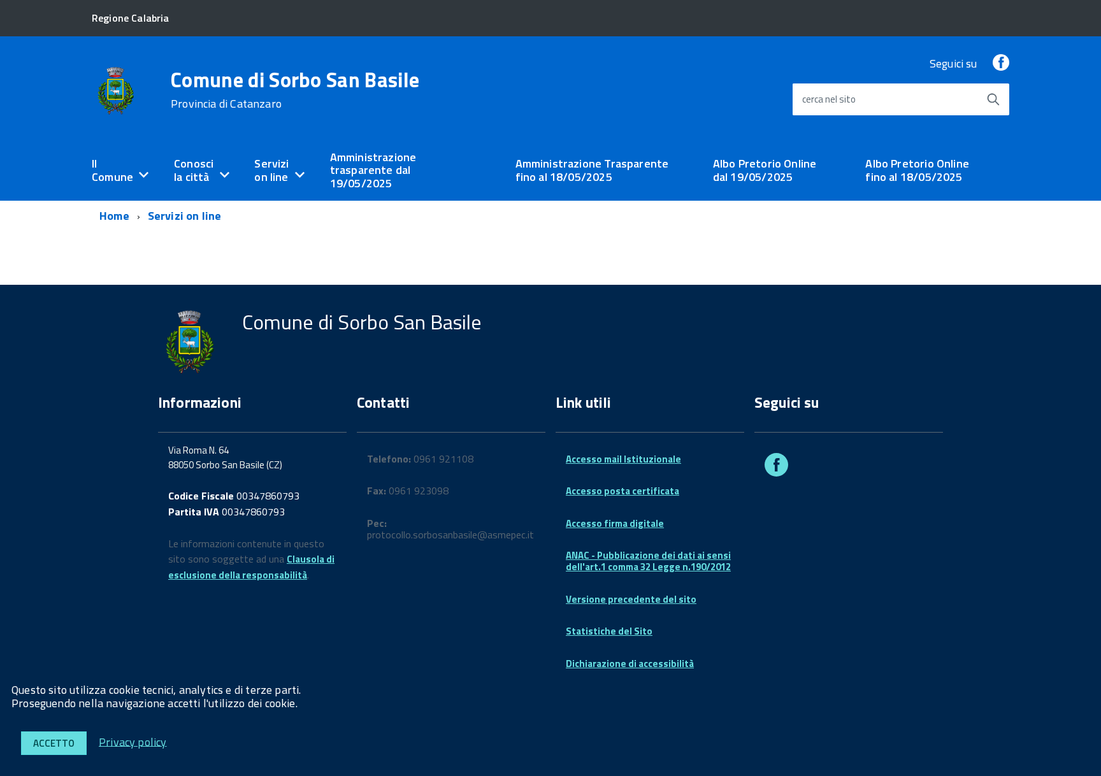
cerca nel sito (829, 99)
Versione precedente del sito (631, 599)
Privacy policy (133, 741)
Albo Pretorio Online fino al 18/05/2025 (917, 170)
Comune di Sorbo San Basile (295, 89)
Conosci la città (193, 170)
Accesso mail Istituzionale (623, 459)
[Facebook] (1001, 63)
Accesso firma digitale (615, 523)
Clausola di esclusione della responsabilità (251, 567)
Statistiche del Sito (609, 631)
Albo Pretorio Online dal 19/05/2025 (765, 170)
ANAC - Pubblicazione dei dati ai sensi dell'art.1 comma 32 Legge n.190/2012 (648, 561)
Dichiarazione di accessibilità (630, 663)
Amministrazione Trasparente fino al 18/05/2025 (592, 170)
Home (114, 215)
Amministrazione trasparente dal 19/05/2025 (373, 170)
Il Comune (112, 170)
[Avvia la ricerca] (993, 99)
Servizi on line (271, 170)
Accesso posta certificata (622, 491)
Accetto (54, 743)
